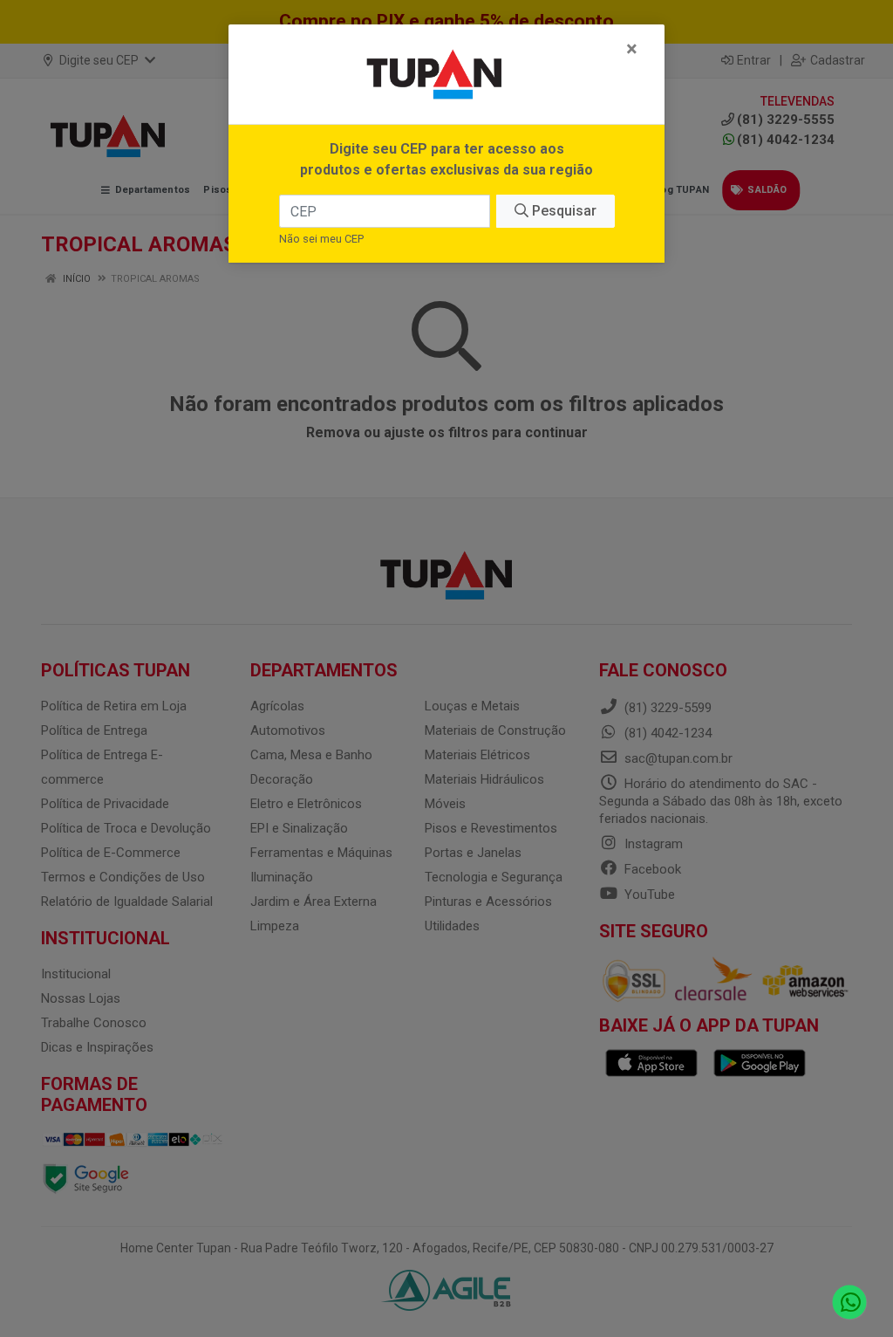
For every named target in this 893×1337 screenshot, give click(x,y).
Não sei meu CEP (321, 238)
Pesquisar (562, 210)
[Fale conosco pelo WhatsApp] (850, 1303)
